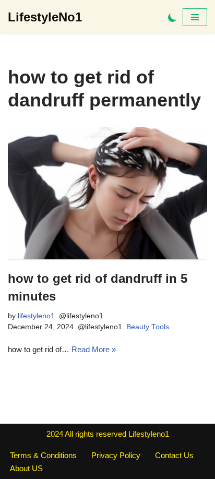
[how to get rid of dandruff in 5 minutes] (107, 193)
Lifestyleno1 (148, 433)
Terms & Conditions (43, 455)
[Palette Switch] (172, 17)
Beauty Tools (147, 327)
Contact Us (174, 455)
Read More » (93, 349)
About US (26, 468)
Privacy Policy (115, 455)
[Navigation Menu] (195, 17)
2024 (54, 433)
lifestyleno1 (36, 316)
